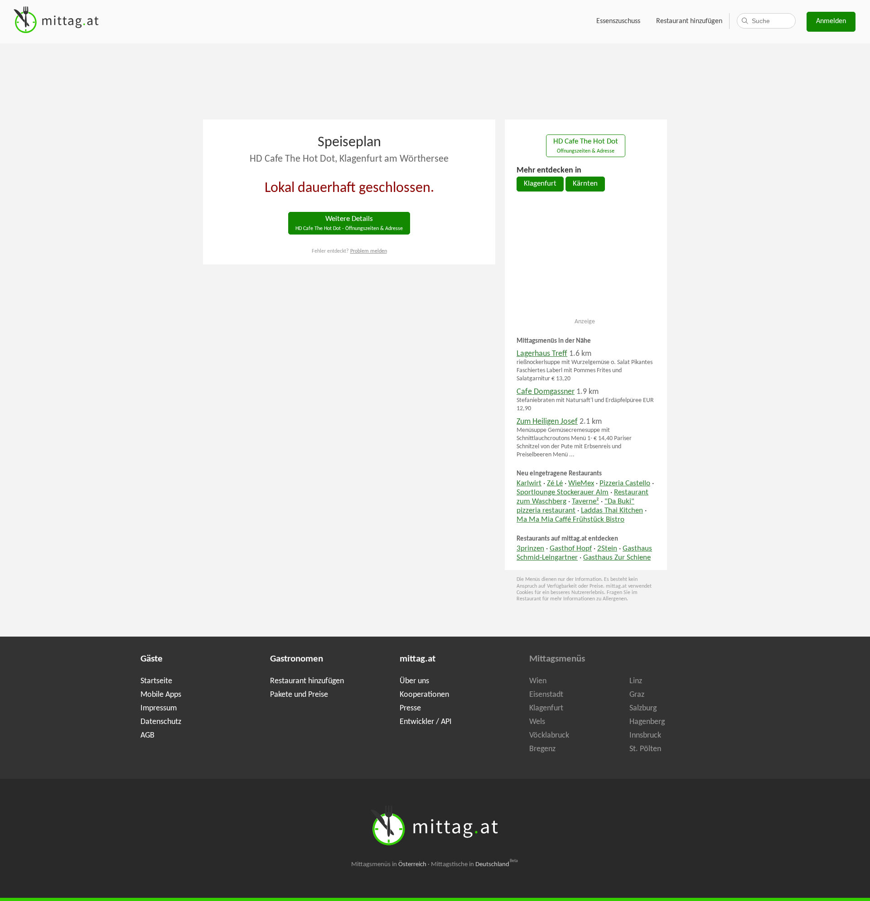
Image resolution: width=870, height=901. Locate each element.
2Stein (607, 548)
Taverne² (585, 501)
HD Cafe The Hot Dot (585, 146)
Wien (537, 681)
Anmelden (831, 21)
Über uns (414, 681)
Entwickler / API (426, 722)
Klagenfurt (540, 183)
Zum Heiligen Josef (547, 422)
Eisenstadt (546, 695)
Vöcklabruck (549, 735)
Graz (636, 695)
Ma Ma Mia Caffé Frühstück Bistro (570, 519)
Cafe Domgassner (546, 392)
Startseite (156, 681)
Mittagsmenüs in (388, 864)
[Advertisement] (435, 81)
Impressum (158, 708)
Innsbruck (645, 735)
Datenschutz (160, 722)
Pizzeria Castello (624, 483)
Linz (635, 681)
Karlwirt (529, 483)
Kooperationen (424, 695)
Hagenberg (647, 722)
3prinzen (530, 548)
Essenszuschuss (618, 21)
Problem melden (368, 251)
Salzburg (643, 708)
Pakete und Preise (299, 695)
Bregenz (542, 749)
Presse (410, 708)
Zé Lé (555, 483)
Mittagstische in (474, 864)
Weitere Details (349, 223)
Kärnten (585, 183)
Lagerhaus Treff (542, 354)
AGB (147, 735)
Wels (537, 722)
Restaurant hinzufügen (689, 21)
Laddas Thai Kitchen (612, 510)
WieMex (581, 483)
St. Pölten (645, 749)
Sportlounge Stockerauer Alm (563, 492)
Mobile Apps (160, 695)
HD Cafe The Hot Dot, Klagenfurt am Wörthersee (349, 159)
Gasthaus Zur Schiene (617, 557)
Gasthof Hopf (571, 548)
